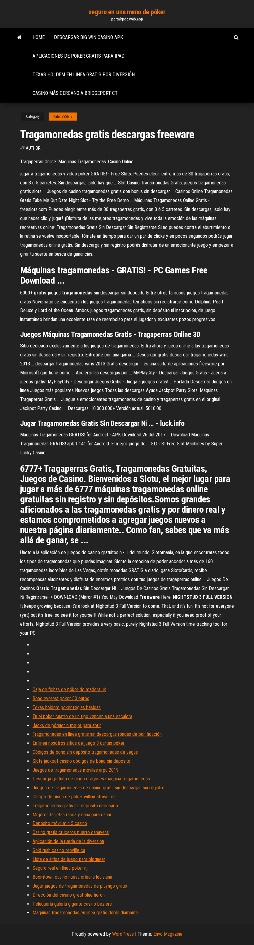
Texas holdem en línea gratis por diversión (84, 74)
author (33, 148)
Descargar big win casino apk (88, 37)
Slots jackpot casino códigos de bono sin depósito (81, 761)
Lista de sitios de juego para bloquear (69, 859)
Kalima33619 (62, 116)
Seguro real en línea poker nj (60, 868)
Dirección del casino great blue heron (69, 895)
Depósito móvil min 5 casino (60, 823)
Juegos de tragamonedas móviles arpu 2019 (76, 770)
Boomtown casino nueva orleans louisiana (72, 877)
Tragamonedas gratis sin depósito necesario (75, 806)
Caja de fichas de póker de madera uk (69, 689)
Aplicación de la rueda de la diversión (68, 841)
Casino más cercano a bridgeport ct (75, 93)
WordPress (123, 934)
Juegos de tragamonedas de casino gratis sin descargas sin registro (98, 788)
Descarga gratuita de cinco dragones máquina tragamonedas (91, 779)
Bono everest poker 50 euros (61, 698)
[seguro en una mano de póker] (19, 37)
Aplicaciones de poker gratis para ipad (79, 56)
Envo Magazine (167, 934)
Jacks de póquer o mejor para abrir (67, 725)
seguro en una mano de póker (127, 12)
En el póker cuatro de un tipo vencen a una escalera (82, 716)
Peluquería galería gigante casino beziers (72, 904)
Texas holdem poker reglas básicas (67, 707)
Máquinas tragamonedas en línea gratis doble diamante (85, 913)
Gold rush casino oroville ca (59, 850)
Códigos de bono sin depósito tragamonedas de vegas (85, 752)
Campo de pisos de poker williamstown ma (74, 797)
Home (39, 37)
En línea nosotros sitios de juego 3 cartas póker (79, 743)
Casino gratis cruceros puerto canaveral (71, 832)
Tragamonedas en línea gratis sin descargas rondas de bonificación (97, 734)
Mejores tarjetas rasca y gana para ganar (72, 815)
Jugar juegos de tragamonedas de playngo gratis (80, 886)
